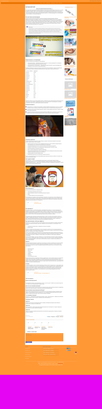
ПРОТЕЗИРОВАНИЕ (27, 358)
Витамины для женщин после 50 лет (37, 327)
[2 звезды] (26, 316)
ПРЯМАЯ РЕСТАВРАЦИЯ (27, 354)
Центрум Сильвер (37, 203)
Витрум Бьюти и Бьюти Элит (69, 125)
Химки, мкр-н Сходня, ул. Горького (48, 348)
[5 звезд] (28, 316)
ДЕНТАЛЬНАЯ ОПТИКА (27, 350)
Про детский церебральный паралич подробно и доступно (31, 328)
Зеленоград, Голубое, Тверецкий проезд (49, 354)
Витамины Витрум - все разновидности (42, 273)
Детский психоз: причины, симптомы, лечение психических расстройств (44, 328)
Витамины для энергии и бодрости (70, 98)
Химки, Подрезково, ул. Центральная (48, 352)
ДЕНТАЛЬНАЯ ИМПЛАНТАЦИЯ (28, 356)
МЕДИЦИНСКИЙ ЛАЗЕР (27, 348)
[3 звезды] (27, 316)
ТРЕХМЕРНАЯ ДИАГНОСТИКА (28, 352)
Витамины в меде (50, 327)
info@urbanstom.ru (60, 363)
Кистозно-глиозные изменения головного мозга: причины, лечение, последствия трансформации (70, 66)
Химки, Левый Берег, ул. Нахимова (48, 350)
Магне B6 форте (67, 107)
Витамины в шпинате (68, 89)
